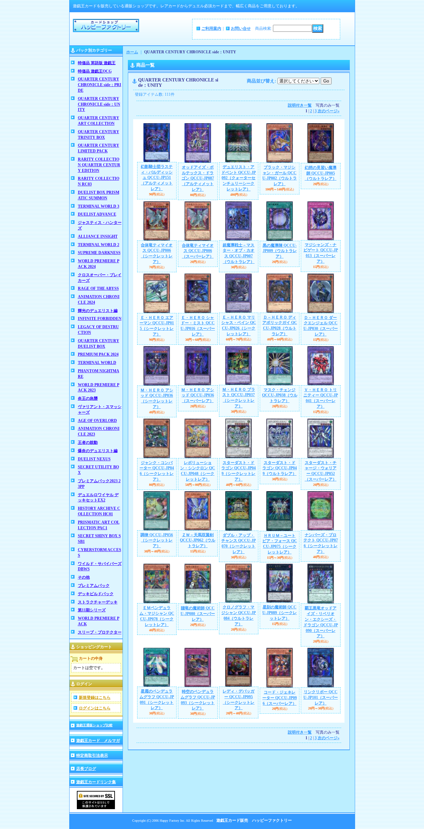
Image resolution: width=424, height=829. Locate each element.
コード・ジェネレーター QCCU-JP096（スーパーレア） (279, 698)
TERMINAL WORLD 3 (98, 206)
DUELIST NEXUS (94, 459)
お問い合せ (241, 28)
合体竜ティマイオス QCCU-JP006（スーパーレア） (198, 251)
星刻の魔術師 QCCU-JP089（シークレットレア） (279, 613)
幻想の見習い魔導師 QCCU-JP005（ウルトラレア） (321, 173)
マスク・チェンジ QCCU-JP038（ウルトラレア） (279, 395)
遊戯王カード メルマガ (98, 740)
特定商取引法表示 (92, 755)
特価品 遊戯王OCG (95, 71)
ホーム (132, 52)
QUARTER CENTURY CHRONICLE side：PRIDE (99, 85)
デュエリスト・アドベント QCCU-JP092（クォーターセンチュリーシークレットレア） (238, 178)
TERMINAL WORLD (97, 362)
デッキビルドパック (96, 594)
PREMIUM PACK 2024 (98, 354)
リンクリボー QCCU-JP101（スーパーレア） (320, 697)
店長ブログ (86, 768)
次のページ (329, 111)
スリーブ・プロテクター (100, 632)
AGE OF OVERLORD (97, 420)
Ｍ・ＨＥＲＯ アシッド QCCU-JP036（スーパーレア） (197, 395)
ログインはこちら (95, 708)
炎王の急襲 (88, 398)
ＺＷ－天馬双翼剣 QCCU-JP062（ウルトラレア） (197, 540)
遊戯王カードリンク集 (96, 782)
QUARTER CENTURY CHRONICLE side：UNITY (99, 104)
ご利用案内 (211, 28)
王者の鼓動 (88, 442)
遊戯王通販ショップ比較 (94, 725)
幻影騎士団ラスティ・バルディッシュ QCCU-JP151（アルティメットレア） (157, 177)
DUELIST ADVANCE (97, 214)
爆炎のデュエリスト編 (98, 450)
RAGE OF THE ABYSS (98, 288)
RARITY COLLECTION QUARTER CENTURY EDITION (99, 165)
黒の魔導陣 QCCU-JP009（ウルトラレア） (280, 251)
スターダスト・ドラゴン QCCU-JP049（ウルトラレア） (279, 468)
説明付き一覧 (300, 105)
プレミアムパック (94, 585)
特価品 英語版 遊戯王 (97, 63)
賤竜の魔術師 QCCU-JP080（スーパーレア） (198, 614)
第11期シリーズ (92, 610)
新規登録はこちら (95, 697)
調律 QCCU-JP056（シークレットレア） (156, 540)
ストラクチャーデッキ (98, 602)
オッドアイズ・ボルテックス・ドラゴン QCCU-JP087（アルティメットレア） (198, 178)
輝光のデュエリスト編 (98, 310)
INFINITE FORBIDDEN (100, 318)
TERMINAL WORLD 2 (98, 244)
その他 (84, 577)
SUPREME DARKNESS (99, 252)
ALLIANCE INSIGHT (98, 236)
